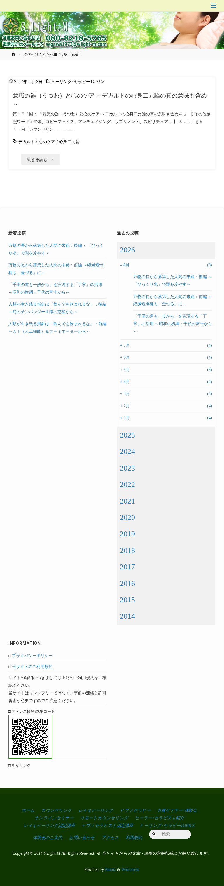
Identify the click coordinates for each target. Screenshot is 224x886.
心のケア (47, 141)
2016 (127, 583)
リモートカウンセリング (104, 818)
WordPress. (130, 869)
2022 (127, 484)
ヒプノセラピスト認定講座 (107, 825)
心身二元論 (69, 141)
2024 (127, 451)
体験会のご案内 (47, 837)
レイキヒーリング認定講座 (49, 825)
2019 (127, 534)
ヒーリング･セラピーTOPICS (77, 81)
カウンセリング (56, 810)
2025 (127, 435)
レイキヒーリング (95, 810)
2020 (127, 517)
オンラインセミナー (54, 818)
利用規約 (134, 837)
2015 (127, 600)
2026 (127, 250)
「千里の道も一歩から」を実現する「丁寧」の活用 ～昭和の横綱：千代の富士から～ (172, 324)
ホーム (28, 810)
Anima (110, 869)
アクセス (110, 837)
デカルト (26, 141)
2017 (127, 567)
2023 (127, 468)
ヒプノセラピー (135, 810)
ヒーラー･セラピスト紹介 (159, 818)
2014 (127, 616)
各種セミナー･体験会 (177, 810)
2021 (127, 501)
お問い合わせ (82, 837)
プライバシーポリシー (32, 655)
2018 (127, 550)
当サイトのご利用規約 (32, 666)
